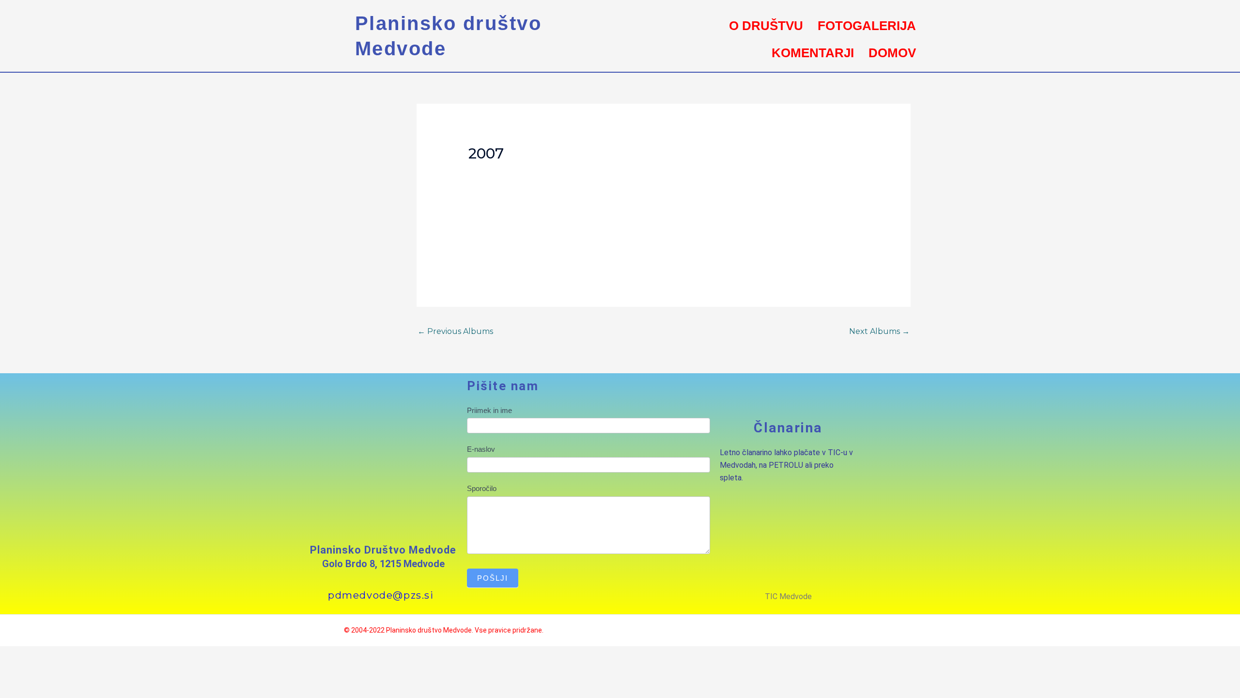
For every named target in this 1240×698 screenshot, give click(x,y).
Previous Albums (455, 331)
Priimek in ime (489, 410)
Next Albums (879, 331)
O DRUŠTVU (766, 25)
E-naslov (481, 449)
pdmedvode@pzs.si (381, 595)
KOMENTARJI (813, 53)
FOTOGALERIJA (867, 25)
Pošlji (492, 578)
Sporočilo (481, 488)
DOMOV (892, 53)
